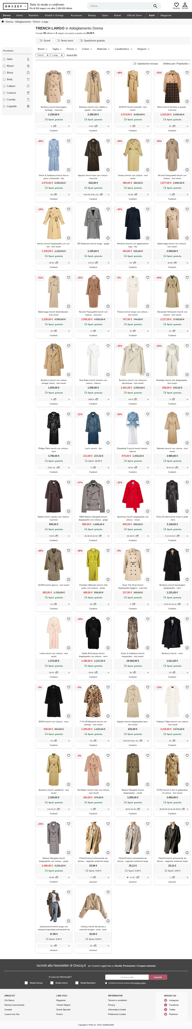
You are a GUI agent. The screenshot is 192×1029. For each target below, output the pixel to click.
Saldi (152, 15)
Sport (105, 15)
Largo (55, 55)
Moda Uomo (62, 983)
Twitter (172, 1009)
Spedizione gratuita (94, 40)
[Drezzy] (15, 6)
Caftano (11, 86)
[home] (3, 21)
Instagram (174, 1000)
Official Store (134, 15)
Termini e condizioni (117, 1000)
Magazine (166, 15)
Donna (7, 15)
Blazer (10, 66)
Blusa (10, 72)
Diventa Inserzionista (14, 1005)
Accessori (76, 15)
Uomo (19, 15)
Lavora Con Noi (11, 1014)
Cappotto (12, 106)
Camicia (11, 93)
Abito (9, 59)
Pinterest (173, 1014)
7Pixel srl (92, 1025)
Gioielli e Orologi (54, 15)
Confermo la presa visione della (127, 983)
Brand (117, 15)
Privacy (111, 1005)
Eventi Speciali (63, 1009)
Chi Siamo (9, 1000)
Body (9, 79)
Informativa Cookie (117, 1009)
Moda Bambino (88, 983)
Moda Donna (36, 983)
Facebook (174, 1005)
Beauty (92, 15)
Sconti (47, 40)
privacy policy (140, 983)
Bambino (33, 15)
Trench (40, 55)
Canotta (11, 99)
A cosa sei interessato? (60, 977)
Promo (59, 1014)
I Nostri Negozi (63, 1005)
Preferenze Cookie (117, 1014)
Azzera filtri (72, 55)
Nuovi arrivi (67, 40)
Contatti (8, 1009)
